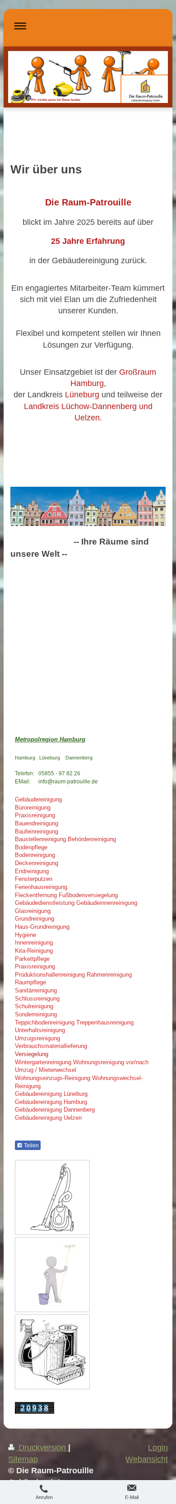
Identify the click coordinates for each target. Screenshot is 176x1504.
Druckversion (42, 1447)
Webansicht (146, 1459)
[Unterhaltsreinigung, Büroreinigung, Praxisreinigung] (52, 1197)
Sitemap (23, 1459)
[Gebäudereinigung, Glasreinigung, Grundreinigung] (52, 1274)
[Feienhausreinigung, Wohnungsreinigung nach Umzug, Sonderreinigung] (52, 1352)
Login (158, 1447)
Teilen (31, 1145)
